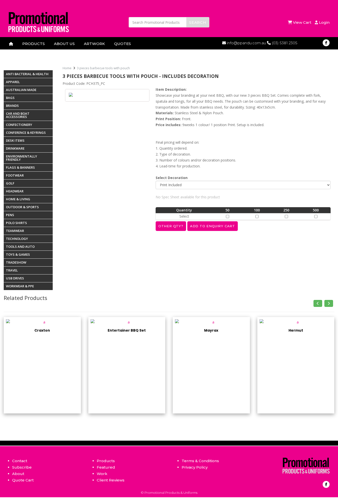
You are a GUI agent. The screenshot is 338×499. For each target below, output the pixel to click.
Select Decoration (172, 177)
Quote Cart (23, 480)
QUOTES (122, 43)
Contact (19, 460)
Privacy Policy (195, 467)
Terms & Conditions (200, 460)
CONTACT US (22, 51)
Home (67, 68)
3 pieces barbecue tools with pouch (103, 68)
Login (324, 22)
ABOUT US (64, 43)
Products (106, 460)
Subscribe (22, 467)
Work (102, 473)
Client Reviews (110, 480)
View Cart (302, 22)
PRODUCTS (33, 43)
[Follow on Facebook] (326, 42)
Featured (106, 467)
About (18, 473)
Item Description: (171, 89)
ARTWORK (94, 43)
